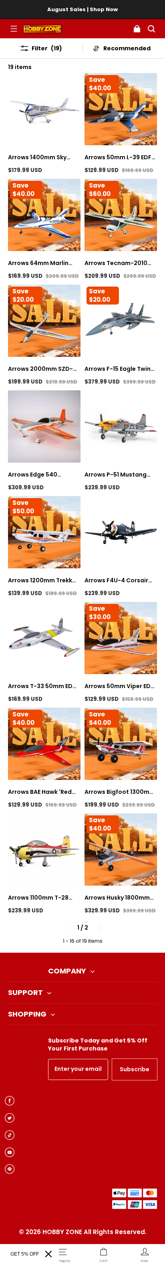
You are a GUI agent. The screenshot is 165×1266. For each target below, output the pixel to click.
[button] (13, 28)
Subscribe (134, 1069)
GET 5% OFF (24, 1254)
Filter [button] (47, 48)
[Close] (48, 1254)
